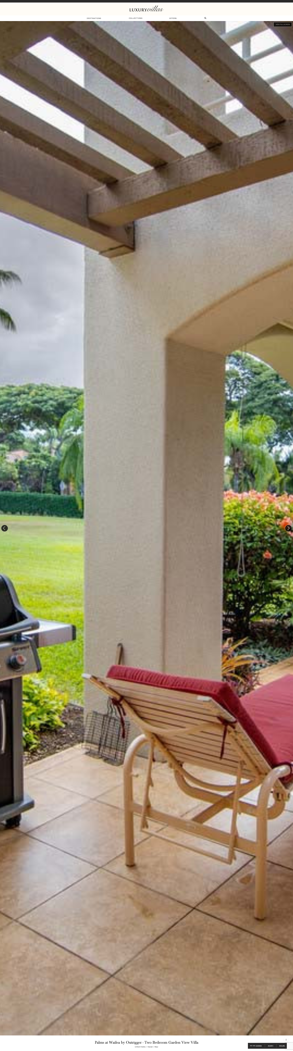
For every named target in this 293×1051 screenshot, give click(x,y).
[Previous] (4, 528)
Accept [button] (270, 1046)
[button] (205, 18)
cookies (259, 1046)
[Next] (288, 528)
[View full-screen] (283, 24)
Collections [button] (135, 18)
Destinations (94, 18)
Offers (173, 18)
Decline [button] (282, 1046)
